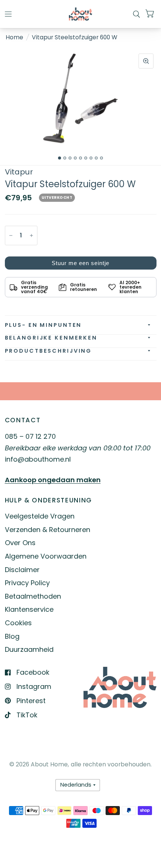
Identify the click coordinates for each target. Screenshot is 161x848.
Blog (12, 636)
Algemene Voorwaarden (45, 556)
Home (14, 37)
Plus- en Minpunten (43, 325)
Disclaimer (22, 569)
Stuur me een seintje (80, 263)
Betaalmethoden (33, 596)
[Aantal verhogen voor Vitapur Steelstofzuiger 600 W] (31, 235)
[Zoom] (146, 61)
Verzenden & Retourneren (47, 529)
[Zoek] (136, 14)
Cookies (18, 622)
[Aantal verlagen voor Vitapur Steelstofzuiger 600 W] (10, 235)
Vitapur (19, 172)
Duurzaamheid (29, 649)
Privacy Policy (27, 582)
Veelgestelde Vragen (40, 516)
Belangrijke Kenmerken (51, 337)
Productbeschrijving (48, 351)
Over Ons (20, 542)
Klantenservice (29, 609)
